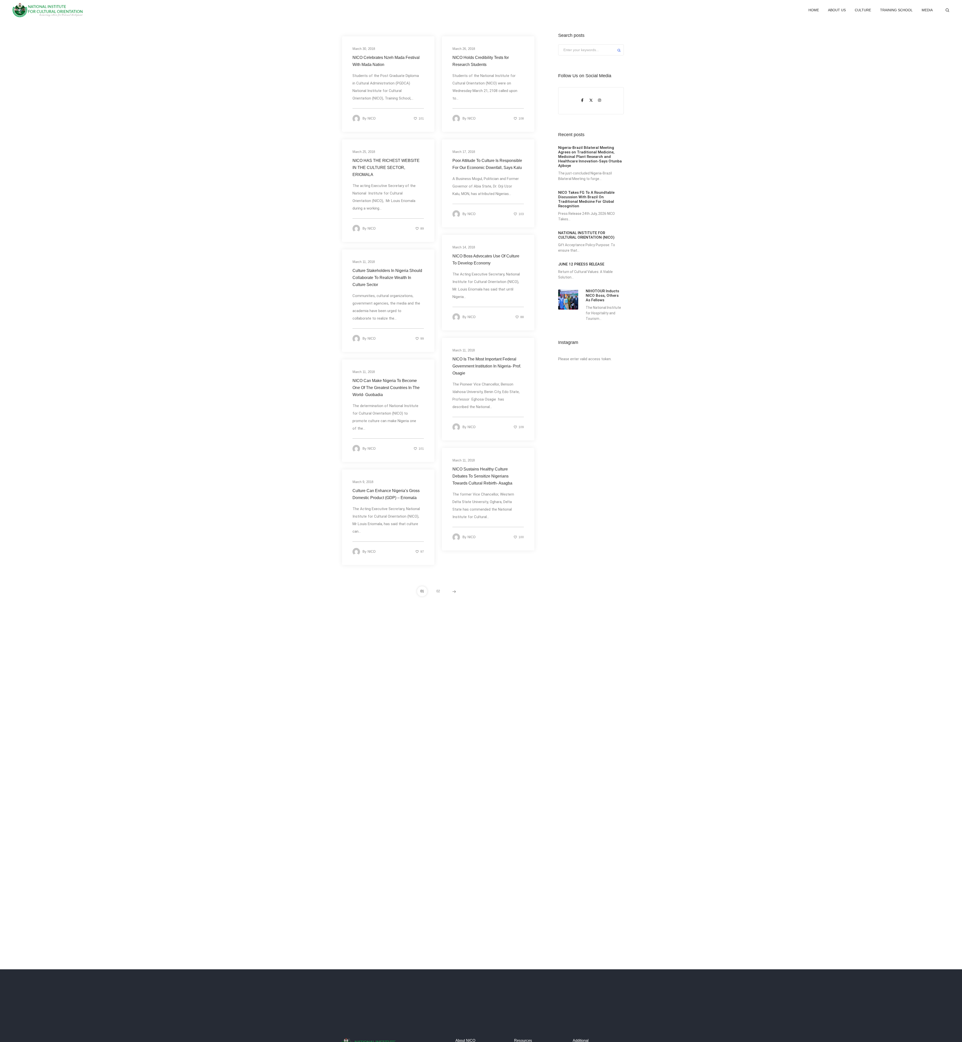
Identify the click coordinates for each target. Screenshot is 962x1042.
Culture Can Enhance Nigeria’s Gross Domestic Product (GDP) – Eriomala (386, 494)
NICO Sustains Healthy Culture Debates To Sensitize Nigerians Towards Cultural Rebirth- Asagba (482, 476)
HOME (813, 10)
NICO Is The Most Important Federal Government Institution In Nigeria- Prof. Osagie (486, 366)
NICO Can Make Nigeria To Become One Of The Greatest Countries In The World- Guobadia (386, 387)
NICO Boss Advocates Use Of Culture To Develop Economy (485, 259)
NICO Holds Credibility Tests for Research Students (480, 61)
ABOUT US (837, 10)
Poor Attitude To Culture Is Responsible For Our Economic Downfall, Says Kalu (487, 164)
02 (438, 591)
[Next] (454, 591)
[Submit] (619, 51)
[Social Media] (582, 101)
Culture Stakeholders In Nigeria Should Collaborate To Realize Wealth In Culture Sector (387, 277)
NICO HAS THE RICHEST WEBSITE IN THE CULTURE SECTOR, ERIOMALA (386, 167)
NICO (372, 118)
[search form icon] (947, 10)
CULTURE (863, 10)
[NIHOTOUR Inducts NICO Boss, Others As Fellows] (568, 300)
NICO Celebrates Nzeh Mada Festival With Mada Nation (386, 61)
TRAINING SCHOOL (896, 10)
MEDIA (927, 10)
